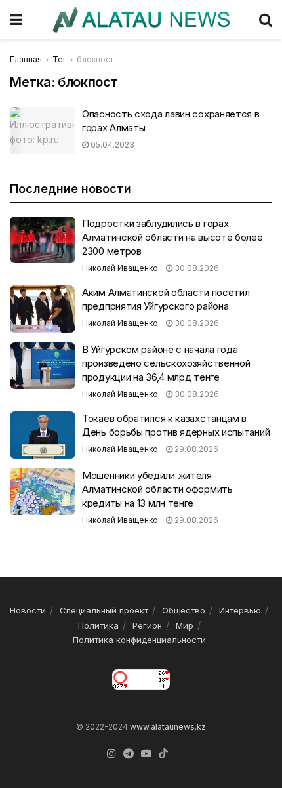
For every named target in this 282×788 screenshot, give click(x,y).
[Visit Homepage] (141, 20)
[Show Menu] (16, 19)
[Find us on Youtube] (146, 754)
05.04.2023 (111, 145)
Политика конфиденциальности (139, 639)
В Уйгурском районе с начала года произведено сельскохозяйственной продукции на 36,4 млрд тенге (166, 363)
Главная (26, 59)
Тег (59, 59)
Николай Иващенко (120, 268)
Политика (98, 625)
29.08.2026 (195, 449)
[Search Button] (265, 19)
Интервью (240, 610)
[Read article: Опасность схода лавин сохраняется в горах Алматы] (42, 130)
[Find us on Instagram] (111, 754)
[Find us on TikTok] (163, 754)
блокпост (95, 59)
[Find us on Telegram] (128, 754)
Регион (147, 625)
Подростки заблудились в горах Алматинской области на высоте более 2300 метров (172, 237)
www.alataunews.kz (168, 727)
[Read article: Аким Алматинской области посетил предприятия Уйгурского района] (42, 309)
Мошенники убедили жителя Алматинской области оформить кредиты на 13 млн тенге (157, 489)
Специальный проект (104, 610)
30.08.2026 (195, 268)
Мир (184, 625)
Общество (183, 610)
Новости (28, 610)
